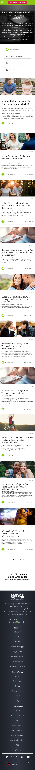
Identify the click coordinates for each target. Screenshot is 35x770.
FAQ (17, 701)
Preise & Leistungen (17, 725)
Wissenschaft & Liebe (17, 666)
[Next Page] (20, 559)
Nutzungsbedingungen (18, 750)
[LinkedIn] (22, 757)
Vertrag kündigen (18, 730)
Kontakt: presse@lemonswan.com (17, 580)
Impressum (17, 720)
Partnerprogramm (17, 715)
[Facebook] (11, 757)
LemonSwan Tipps (17, 647)
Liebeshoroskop (17, 661)
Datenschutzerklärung (17, 740)
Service (17, 696)
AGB (17, 745)
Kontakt (17, 710)
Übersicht (17, 632)
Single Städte (17, 651)
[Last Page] (23, 559)
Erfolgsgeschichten (17, 691)
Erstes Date (18, 637)
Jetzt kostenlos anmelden (17, 2)
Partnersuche (17, 642)
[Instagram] (17, 757)
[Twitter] (7, 757)
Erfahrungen (17, 681)
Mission (17, 676)
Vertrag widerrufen (17, 735)
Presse (17, 686)
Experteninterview (17, 656)
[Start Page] (2, 2)
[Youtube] (28, 757)
